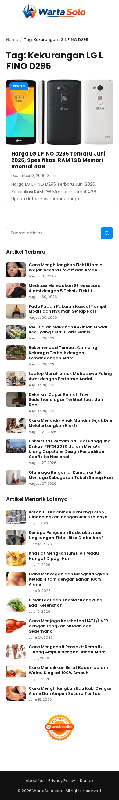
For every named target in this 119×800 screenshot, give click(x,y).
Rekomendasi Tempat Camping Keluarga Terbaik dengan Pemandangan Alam (63, 353)
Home (12, 39)
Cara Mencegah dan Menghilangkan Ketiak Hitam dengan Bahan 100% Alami (68, 579)
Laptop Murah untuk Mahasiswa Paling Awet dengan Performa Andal (70, 376)
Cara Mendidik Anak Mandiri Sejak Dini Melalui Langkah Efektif (70, 423)
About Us (34, 780)
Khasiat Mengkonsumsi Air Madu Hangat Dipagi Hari (64, 556)
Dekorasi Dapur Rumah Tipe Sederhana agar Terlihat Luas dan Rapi (66, 400)
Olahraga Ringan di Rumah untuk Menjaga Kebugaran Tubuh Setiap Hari (71, 475)
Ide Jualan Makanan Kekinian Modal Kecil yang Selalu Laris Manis (68, 330)
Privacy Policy (61, 780)
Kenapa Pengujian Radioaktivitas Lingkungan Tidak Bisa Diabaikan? (66, 535)
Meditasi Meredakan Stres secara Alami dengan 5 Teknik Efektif (65, 288)
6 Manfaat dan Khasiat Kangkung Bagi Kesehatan (66, 603)
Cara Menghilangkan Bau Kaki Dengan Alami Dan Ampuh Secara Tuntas (71, 691)
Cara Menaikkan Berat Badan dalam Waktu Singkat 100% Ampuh (68, 670)
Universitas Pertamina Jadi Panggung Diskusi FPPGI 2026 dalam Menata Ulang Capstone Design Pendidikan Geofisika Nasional (70, 449)
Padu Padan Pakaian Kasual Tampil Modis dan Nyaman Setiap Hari (67, 309)
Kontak (87, 780)
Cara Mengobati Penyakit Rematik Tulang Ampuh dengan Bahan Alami (68, 649)
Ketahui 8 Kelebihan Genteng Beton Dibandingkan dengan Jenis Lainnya (68, 515)
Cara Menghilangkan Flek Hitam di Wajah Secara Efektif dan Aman (66, 267)
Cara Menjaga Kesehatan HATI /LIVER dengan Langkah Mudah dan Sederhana (68, 626)
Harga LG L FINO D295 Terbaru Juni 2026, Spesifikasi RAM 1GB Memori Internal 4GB (58, 160)
